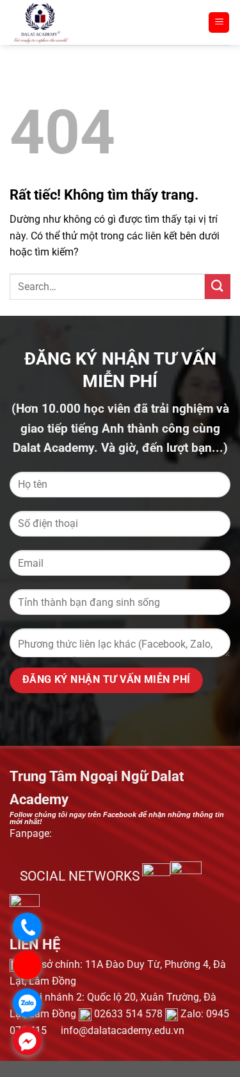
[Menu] (219, 22)
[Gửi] (217, 286)
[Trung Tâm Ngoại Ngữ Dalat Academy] (77, 22)
